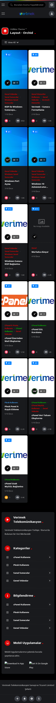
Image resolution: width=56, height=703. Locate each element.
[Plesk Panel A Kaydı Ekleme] (15, 377)
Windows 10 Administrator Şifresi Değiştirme (41, 187)
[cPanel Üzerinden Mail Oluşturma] (15, 300)
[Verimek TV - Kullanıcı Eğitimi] (27, 13)
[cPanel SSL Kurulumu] (41, 300)
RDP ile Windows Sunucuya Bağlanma (13, 109)
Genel (34, 248)
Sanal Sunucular (12, 97)
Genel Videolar (11, 94)
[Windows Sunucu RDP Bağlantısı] (15, 223)
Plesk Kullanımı (11, 402)
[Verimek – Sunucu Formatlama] (41, 69)
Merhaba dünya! (40, 252)
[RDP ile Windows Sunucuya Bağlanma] (15, 69)
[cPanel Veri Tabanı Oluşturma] (41, 377)
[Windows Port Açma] (15, 146)
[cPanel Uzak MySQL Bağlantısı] (15, 454)
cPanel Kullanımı (39, 325)
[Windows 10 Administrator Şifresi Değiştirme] (41, 146)
